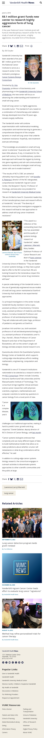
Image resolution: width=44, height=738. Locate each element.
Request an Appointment (10, 698)
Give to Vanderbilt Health (10, 673)
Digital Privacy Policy (30, 729)
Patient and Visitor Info (10, 715)
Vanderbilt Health (8, 677)
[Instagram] (13, 662)
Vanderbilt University (30, 718)
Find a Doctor (7, 709)
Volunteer (26, 725)
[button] (3, 3)
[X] (16, 662)
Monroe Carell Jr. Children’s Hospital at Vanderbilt (19, 684)
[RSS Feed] (3, 662)
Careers (4, 732)
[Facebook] (6, 662)
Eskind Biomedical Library (11, 722)
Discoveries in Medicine (10, 691)
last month (36, 432)
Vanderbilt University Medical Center (26, 192)
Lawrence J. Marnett (32, 245)
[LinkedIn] (19, 662)
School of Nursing (8, 718)
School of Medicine (29, 715)
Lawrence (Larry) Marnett (14, 487)
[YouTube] (10, 662)
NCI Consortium (11, 376)
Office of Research (29, 722)
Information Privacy (9, 729)
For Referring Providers (10, 694)
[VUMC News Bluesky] (22, 662)
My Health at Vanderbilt (10, 687)
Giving (4, 725)
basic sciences (35, 258)
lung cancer (9, 493)
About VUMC (27, 732)
